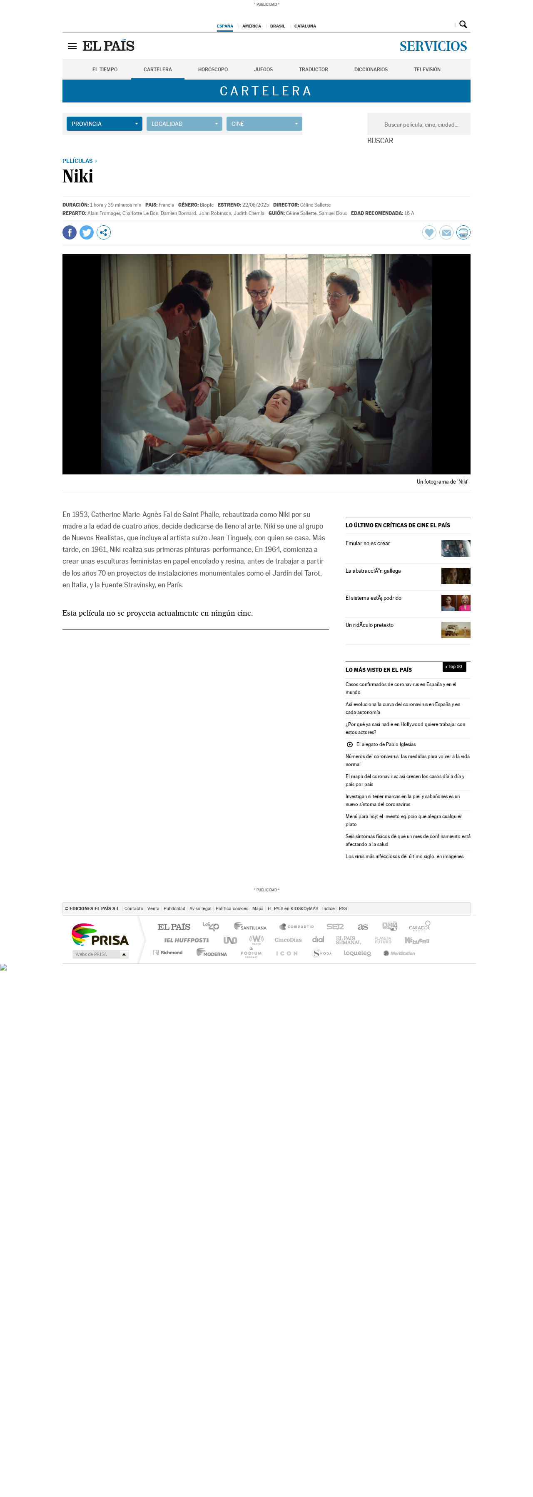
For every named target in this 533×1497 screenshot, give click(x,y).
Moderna (204, 952)
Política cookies (232, 908)
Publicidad (174, 908)
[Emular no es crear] (456, 548)
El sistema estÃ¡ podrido (373, 598)
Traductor (313, 69)
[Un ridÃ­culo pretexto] (456, 630)
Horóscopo (213, 69)
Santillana (253, 927)
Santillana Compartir (297, 927)
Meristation (397, 952)
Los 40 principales (213, 927)
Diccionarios (371, 69)
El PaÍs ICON (296, 952)
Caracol (451, 927)
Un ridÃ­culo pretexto (370, 625)
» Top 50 (454, 666)
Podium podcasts (449, 940)
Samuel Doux (333, 213)
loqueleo (359, 952)
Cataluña (305, 25)
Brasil (277, 25)
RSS (343, 908)
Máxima (337, 940)
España (225, 25)
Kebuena (418, 940)
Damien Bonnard (178, 213)
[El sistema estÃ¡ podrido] (456, 603)
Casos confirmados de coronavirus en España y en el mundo (401, 688)
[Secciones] (72, 46)
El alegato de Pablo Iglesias (381, 744)
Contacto (134, 908)
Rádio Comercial (456, 952)
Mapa (258, 908)
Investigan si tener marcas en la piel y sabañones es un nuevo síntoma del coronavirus (403, 800)
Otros (104, 232)
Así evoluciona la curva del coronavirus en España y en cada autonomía (403, 708)
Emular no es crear (368, 543)
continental (315, 940)
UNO (231, 940)
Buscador (463, 24)
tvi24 (267, 952)
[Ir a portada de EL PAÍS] (109, 46)
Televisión (427, 69)
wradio (255, 940)
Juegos (263, 69)
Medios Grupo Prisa (100, 954)
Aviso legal (200, 908)
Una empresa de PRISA (100, 934)
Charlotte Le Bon (140, 213)
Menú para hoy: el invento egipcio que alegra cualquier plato (404, 820)
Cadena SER (366, 927)
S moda (431, 952)
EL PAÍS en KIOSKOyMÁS (293, 908)
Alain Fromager (103, 213)
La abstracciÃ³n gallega (373, 571)
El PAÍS (174, 927)
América (251, 25)
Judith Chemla (249, 213)
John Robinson (215, 213)
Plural (237, 952)
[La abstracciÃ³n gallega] (456, 576)
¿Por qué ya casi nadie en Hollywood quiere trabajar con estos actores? (405, 728)
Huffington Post (185, 940)
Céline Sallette (315, 205)
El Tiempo (104, 69)
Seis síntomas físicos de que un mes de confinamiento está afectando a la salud (408, 840)
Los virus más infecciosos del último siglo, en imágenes (404, 856)
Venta (153, 908)
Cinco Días (285, 940)
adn (420, 927)
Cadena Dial (387, 940)
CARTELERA (267, 91)
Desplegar (448, 24)
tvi (335, 927)
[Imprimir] (463, 232)
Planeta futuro (327, 952)
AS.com (392, 927)
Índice (328, 908)
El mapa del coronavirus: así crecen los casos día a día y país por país (405, 780)
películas (77, 160)
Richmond (168, 952)
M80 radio (362, 940)
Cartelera (158, 69)
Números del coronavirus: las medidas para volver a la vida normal (408, 760)
